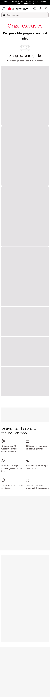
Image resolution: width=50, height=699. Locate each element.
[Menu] (4, 7)
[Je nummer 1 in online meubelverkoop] (18, 8)
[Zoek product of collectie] (4, 15)
